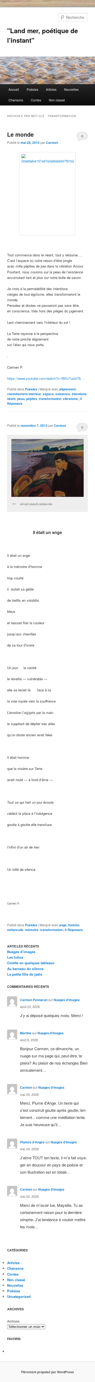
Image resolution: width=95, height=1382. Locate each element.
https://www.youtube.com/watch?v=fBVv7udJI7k (44, 378)
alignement (67, 389)
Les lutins (15, 957)
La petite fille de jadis (24, 974)
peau (21, 398)
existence (62, 393)
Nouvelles (71, 89)
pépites (31, 398)
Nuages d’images (21, 951)
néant (11, 398)
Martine (25, 1033)
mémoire (32, 929)
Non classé (57, 100)
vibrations (70, 398)
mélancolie (15, 929)
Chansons (15, 100)
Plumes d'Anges (32, 1142)
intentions (79, 393)
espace (48, 393)
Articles (51, 89)
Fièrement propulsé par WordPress (47, 1372)
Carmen (52, 142)
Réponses (74, 929)
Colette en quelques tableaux (30, 962)
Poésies (32, 89)
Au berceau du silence (25, 968)
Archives (13, 1321)
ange (62, 925)
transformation (50, 398)
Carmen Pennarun (34, 999)
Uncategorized (19, 1296)
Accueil (13, 89)
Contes (36, 100)
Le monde (20, 134)
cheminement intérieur (24, 393)
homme (73, 925)
